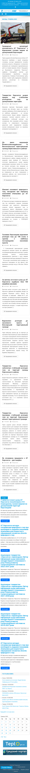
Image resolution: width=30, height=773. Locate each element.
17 (10, 727)
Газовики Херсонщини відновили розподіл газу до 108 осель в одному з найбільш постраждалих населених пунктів (15, 239)
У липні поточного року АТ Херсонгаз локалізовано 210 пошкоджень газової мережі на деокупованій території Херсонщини (14, 504)
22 (2, 730)
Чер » (5, 737)
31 (10, 733)
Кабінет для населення (22, 3)
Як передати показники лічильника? (10, 4)
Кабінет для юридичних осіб (8, 3)
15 (2, 727)
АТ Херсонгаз (14, 54)
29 (2, 733)
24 (10, 730)
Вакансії (16, 771)
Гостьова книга (24, 4)
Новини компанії (21, 767)
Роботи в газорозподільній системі (11, 769)
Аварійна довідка (25, 769)
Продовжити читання (11, 85)
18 (14, 727)
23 (6, 730)
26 (18, 730)
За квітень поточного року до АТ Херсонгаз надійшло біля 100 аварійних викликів (15, 282)
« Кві (2, 737)
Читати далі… (5, 521)
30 (6, 733)
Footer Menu (6, 767)
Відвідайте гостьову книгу (7, 712)
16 (6, 727)
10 (10, 724)
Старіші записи (5, 497)
